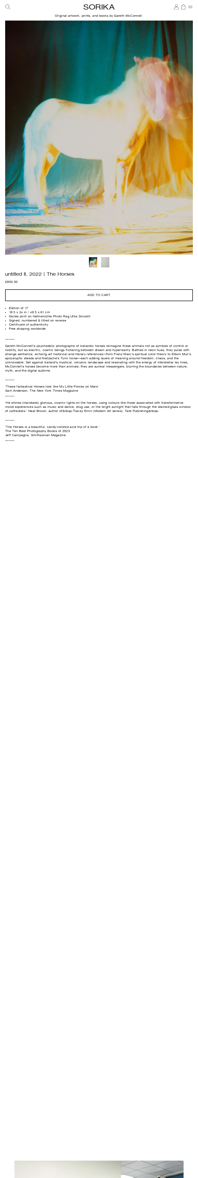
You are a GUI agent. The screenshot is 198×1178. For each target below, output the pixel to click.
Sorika (98, 7)
